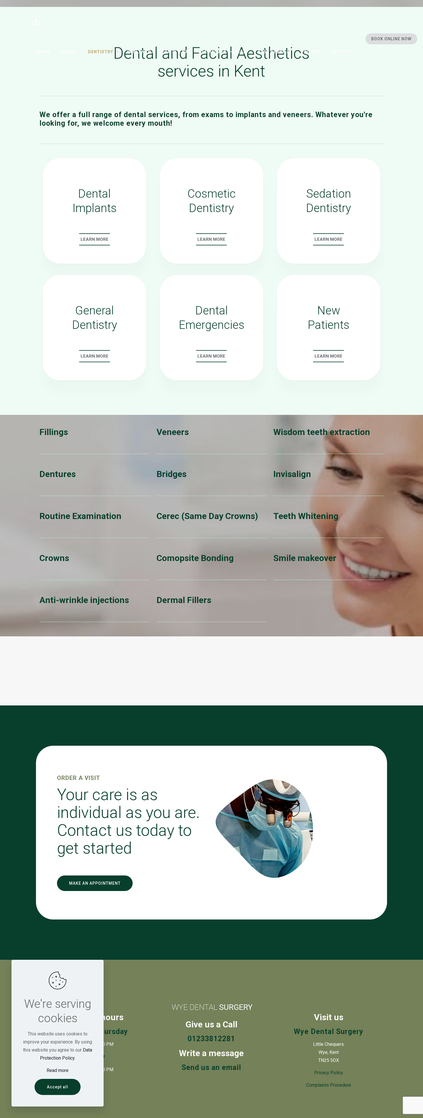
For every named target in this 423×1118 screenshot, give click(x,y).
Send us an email (211, 1067)
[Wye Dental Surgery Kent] (36, 26)
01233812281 (211, 1039)
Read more (57, 1070)
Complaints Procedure (328, 1085)
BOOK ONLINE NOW (391, 39)
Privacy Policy (328, 1072)
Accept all (57, 1087)
